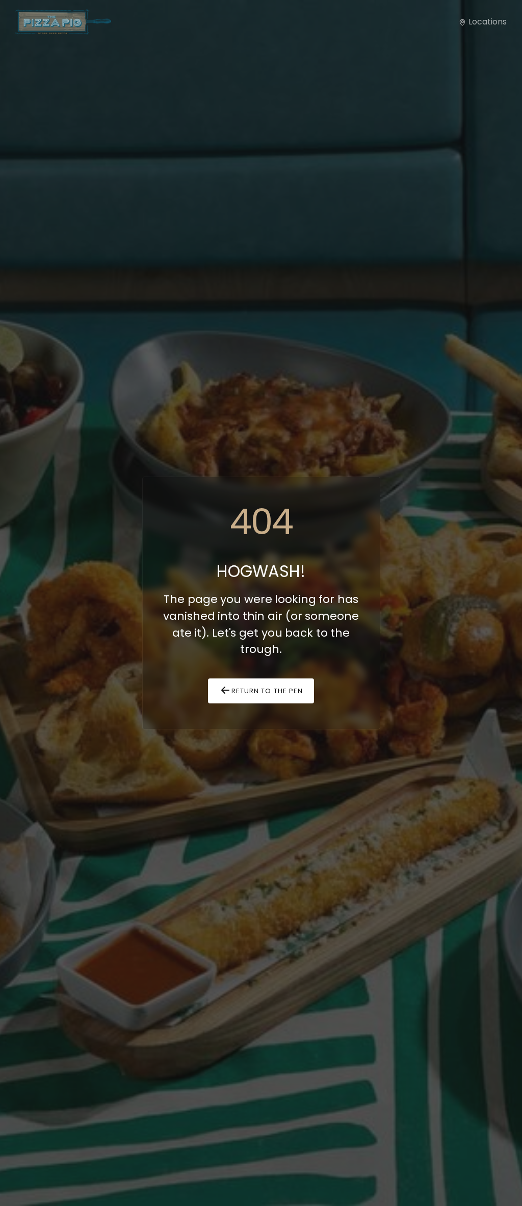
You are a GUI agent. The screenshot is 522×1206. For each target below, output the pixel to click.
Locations (486, 22)
